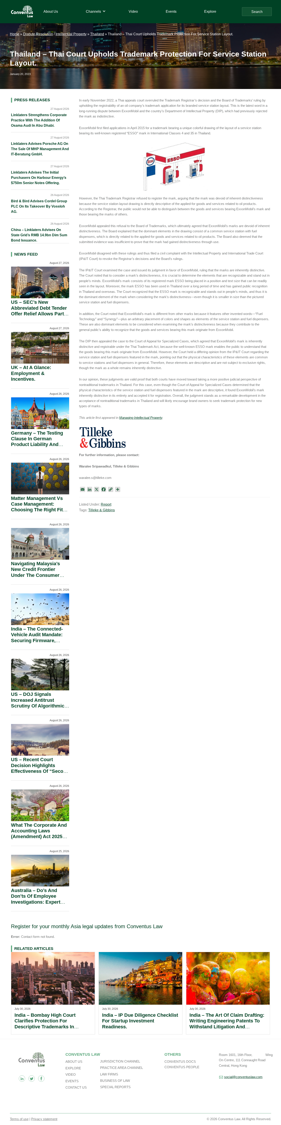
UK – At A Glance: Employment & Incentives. (31, 373)
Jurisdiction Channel (120, 1061)
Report (106, 504)
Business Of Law (115, 1080)
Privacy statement (44, 1119)
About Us (73, 1061)
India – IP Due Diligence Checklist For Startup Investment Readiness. (140, 1020)
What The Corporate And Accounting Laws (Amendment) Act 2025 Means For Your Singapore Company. (39, 836)
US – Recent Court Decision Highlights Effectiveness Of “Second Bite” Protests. (40, 768)
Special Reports (115, 1087)
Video (70, 1074)
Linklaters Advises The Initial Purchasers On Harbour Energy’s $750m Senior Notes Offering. (38, 178)
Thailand (97, 34)
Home (14, 34)
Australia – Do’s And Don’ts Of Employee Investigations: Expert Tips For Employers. (35, 899)
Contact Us (76, 1087)
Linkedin (22, 1078)
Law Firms (109, 1074)
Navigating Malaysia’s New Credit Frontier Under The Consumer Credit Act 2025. (35, 572)
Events (72, 1081)
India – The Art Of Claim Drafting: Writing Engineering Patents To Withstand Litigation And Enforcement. (226, 1023)
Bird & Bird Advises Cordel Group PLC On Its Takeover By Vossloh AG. (39, 206)
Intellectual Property (71, 34)
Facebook (41, 1078)
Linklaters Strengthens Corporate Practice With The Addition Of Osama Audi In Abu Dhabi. (39, 120)
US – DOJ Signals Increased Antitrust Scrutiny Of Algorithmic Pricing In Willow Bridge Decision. (38, 705)
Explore (73, 1068)
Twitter (31, 1078)
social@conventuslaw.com (243, 1077)
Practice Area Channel (121, 1068)
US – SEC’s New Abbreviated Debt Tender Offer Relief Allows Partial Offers (40, 310)
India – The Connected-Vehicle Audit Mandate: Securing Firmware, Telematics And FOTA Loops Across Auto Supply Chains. (37, 643)
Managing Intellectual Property (140, 417)
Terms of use (19, 1119)
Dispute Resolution (38, 34)
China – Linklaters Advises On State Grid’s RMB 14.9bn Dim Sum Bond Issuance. (39, 235)
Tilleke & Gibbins (101, 510)
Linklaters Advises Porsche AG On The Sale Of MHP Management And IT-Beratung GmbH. (40, 149)
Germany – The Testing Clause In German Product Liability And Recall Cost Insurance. (37, 441)
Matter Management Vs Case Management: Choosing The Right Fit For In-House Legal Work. (39, 507)
